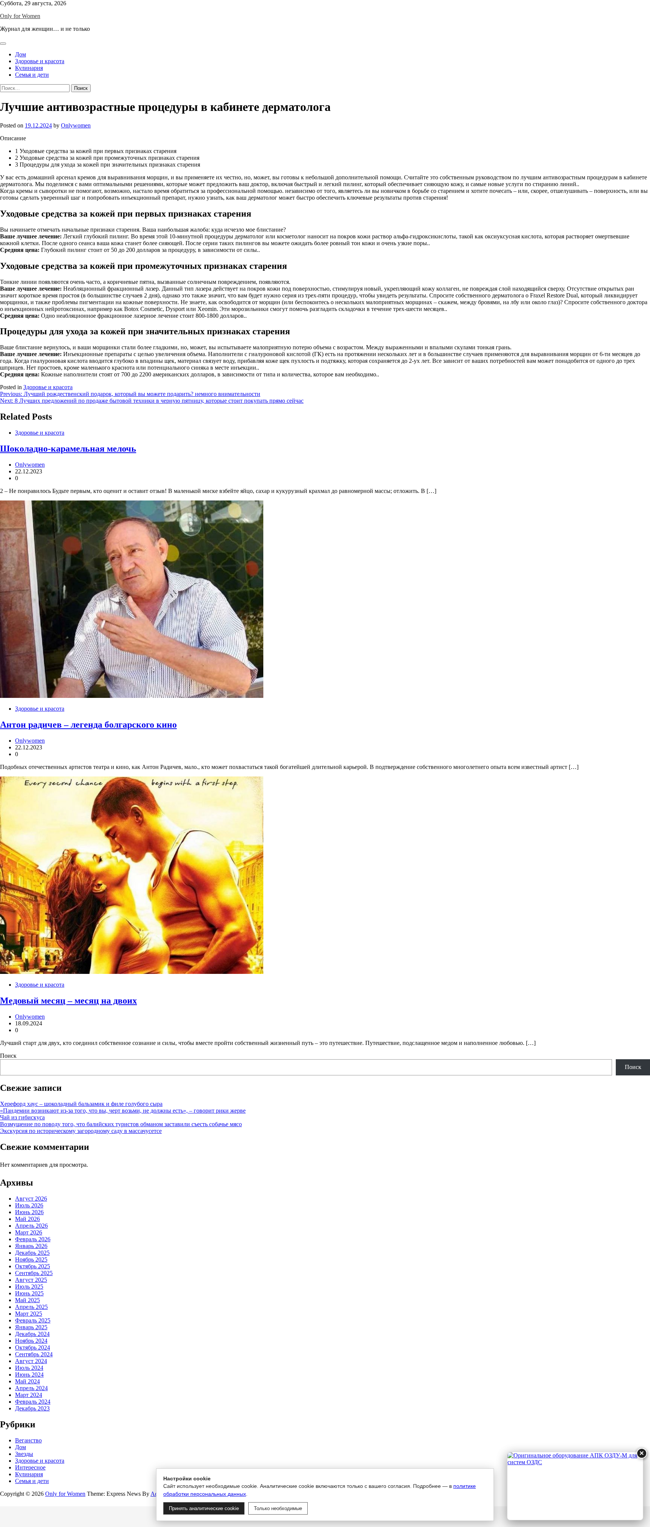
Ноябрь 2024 (31, 1340)
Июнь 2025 (29, 1293)
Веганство (28, 1440)
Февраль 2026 (32, 1239)
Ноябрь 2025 (31, 1259)
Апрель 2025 (31, 1307)
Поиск (8, 1055)
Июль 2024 (29, 1368)
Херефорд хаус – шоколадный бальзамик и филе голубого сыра (81, 1104)
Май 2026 (27, 1219)
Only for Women (20, 16)
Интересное (30, 1467)
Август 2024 (31, 1361)
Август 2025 (31, 1280)
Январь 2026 (31, 1246)
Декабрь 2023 (32, 1408)
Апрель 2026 (31, 1225)
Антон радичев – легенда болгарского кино (88, 724)
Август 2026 (31, 1198)
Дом (20, 54)
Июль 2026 (29, 1205)
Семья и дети (32, 74)
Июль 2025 (29, 1286)
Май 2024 (27, 1381)
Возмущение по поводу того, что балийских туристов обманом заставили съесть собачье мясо (121, 1124)
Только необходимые (278, 1508)
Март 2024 (28, 1395)
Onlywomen (76, 125)
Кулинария (29, 68)
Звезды (24, 1454)
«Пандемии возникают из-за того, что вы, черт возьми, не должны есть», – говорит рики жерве (123, 1110)
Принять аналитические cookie (204, 1508)
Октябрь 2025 (32, 1266)
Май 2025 (27, 1300)
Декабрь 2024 (32, 1334)
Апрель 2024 (31, 1388)
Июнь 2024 (29, 1374)
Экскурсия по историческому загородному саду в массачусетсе (81, 1131)
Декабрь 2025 (32, 1253)
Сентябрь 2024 (34, 1354)
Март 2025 (28, 1313)
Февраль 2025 (32, 1320)
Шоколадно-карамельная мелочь (68, 448)
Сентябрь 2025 (34, 1273)
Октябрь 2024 (32, 1347)
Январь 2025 (31, 1327)
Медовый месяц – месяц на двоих (68, 1000)
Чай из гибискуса (22, 1117)
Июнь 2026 (29, 1212)
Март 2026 (28, 1232)
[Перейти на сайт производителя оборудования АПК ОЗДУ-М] (575, 1486)
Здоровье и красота (39, 61)
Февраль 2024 (32, 1401)
